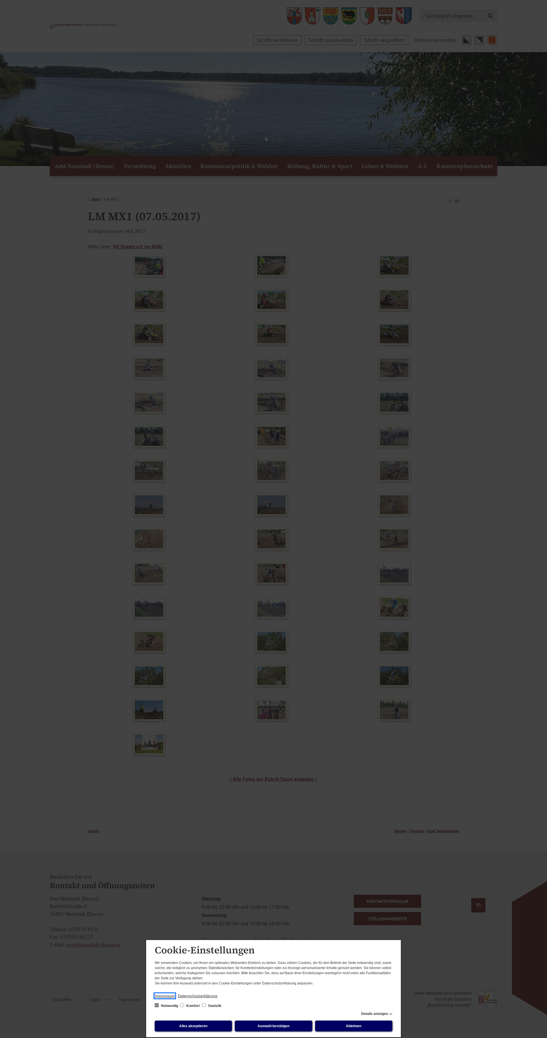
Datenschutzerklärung (197, 996)
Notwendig (169, 1006)
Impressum (165, 996)
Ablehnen (353, 1026)
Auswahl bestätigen (273, 1026)
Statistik (214, 1006)
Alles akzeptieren (193, 1026)
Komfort (193, 1006)
